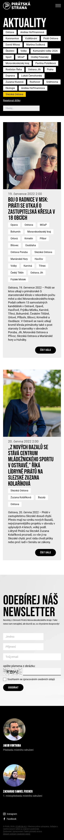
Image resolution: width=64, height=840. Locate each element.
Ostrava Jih (34, 69)
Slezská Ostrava (14, 94)
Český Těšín (17, 272)
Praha (50, 69)
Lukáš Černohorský (31, 75)
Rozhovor (35, 81)
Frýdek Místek (18, 279)
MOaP (21, 57)
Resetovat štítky (12, 100)
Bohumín (16, 231)
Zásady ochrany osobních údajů (16, 834)
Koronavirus (12, 38)
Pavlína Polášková (45, 63)
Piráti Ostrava (50, 38)
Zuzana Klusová (14, 81)
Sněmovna (52, 81)
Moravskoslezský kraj (17, 63)
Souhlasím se (31, 679)
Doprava (10, 75)
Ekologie (10, 88)
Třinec (42, 265)
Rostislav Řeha (14, 69)
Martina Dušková (35, 44)
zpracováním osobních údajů (39, 679)
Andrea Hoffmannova (33, 88)
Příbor (43, 238)
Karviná (28, 265)
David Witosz (13, 44)
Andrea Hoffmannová (32, 32)
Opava (14, 224)
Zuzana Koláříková (21, 497)
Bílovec (14, 245)
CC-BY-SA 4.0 (21, 826)
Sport (8, 57)
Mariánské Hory (19, 258)
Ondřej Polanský (40, 57)
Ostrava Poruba (19, 252)
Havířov (39, 258)
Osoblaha (30, 245)
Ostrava (10, 32)
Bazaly (42, 497)
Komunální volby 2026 (45, 50)
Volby (24, 50)
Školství (10, 50)
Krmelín (29, 238)
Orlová (14, 238)
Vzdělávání (31, 38)
